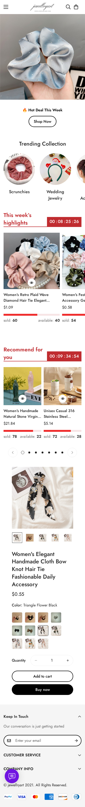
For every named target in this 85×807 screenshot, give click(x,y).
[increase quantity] (68, 660)
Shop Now (42, 121)
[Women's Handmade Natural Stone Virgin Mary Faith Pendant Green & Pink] (22, 386)
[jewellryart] (42, 7)
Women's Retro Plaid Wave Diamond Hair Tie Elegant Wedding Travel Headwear (26, 297)
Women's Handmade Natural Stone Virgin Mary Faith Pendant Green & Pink (21, 413)
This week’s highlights (17, 218)
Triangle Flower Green (56, 630)
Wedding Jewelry (55, 195)
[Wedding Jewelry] (55, 169)
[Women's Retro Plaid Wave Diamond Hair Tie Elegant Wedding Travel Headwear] (32, 261)
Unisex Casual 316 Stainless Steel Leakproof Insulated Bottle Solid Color (60, 413)
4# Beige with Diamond (56, 617)
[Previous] (12, 452)
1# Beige (17, 617)
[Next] (72, 452)
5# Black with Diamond (17, 630)
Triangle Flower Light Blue (17, 643)
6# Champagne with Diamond (30, 630)
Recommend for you (23, 353)
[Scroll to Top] (76, 782)
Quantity (19, 660)
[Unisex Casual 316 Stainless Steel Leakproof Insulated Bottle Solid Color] (62, 386)
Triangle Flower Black (43, 630)
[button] (76, 6)
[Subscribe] (76, 740)
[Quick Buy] (32, 283)
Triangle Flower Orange (30, 643)
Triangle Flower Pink (43, 643)
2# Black (30, 617)
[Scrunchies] (19, 169)
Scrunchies (19, 192)
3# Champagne (43, 617)
